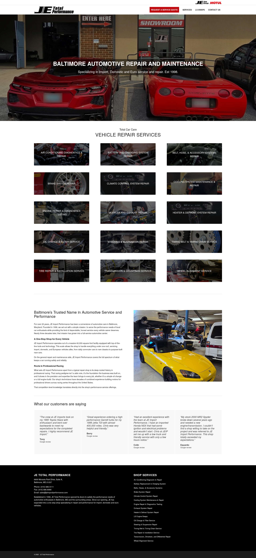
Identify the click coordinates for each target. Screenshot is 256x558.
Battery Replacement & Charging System (150, 483)
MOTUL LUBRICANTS (215, 2)
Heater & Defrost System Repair (146, 512)
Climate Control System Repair (146, 496)
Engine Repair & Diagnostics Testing (148, 504)
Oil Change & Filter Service (144, 520)
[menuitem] (202, 2)
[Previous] (140, 346)
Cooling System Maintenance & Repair (149, 500)
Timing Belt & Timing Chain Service (147, 528)
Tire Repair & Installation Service (146, 532)
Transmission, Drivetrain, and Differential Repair (152, 536)
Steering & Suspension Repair (145, 524)
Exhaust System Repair (143, 508)
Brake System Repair (142, 492)
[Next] (216, 346)
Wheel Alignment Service (143, 540)
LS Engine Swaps (141, 516)
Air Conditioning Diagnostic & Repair (148, 479)
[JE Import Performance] (54, 9)
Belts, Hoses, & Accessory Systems (148, 488)
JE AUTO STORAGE (202, 2)
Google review (45, 441)
